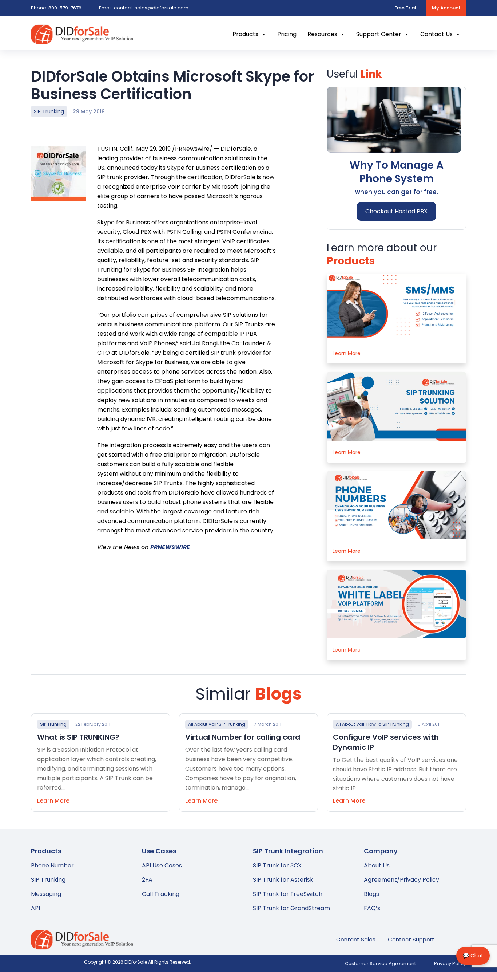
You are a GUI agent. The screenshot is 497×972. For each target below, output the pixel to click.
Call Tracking (160, 894)
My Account (446, 7)
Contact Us (436, 34)
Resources (322, 34)
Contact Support (411, 939)
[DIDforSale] (82, 39)
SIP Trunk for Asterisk (283, 879)
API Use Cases (162, 865)
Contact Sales (355, 939)
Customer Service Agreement (380, 963)
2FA (147, 879)
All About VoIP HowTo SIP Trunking (372, 724)
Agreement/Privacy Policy (401, 879)
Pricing (287, 34)
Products (245, 34)
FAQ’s (372, 908)
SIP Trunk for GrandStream (291, 908)
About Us (377, 865)
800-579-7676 (56, 8)
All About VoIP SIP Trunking (216, 724)
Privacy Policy (450, 963)
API (35, 908)
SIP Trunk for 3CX (277, 865)
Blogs (371, 894)
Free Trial (405, 7)
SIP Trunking (49, 111)
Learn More (347, 353)
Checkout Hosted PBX (396, 211)
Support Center (378, 34)
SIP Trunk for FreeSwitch (287, 894)
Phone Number (52, 865)
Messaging (46, 894)
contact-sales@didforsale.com (143, 8)
